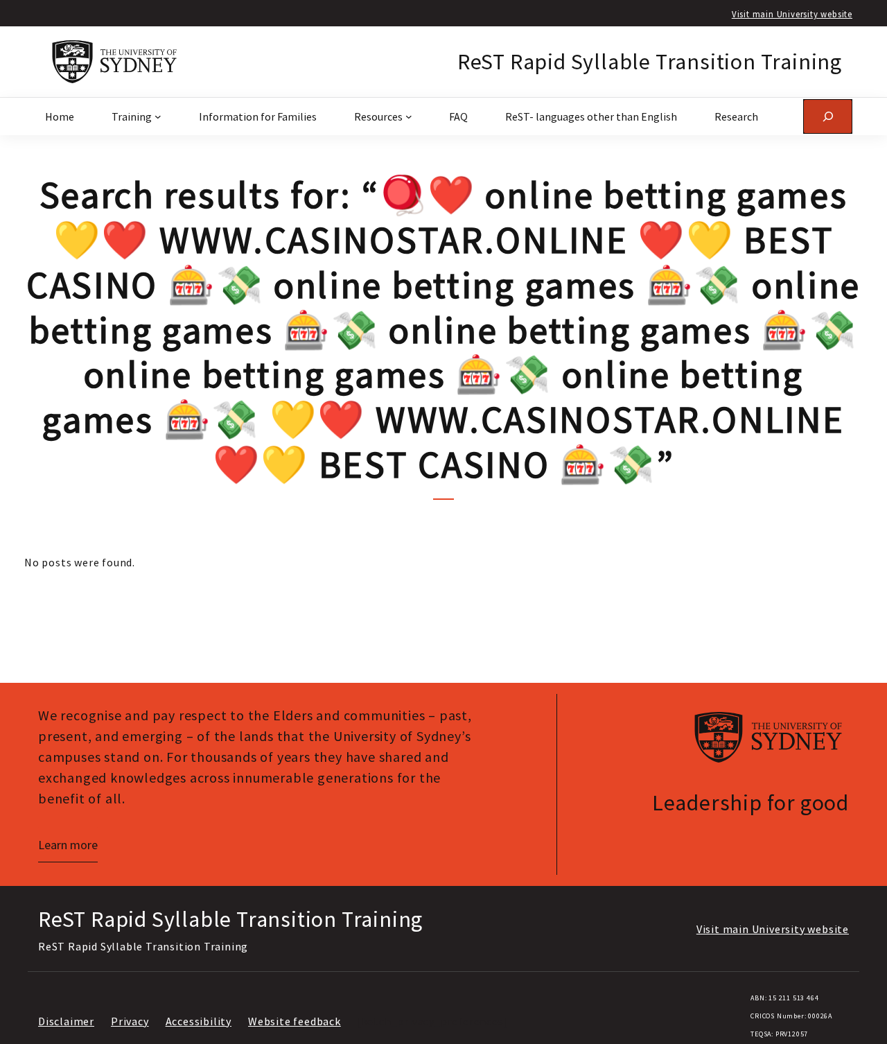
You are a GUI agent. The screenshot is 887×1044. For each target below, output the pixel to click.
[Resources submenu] (408, 116)
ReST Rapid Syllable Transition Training (649, 62)
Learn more (68, 845)
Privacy (130, 1021)
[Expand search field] (827, 116)
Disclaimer (66, 1021)
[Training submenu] (158, 116)
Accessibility (198, 1021)
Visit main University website (792, 13)
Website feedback (294, 1021)
